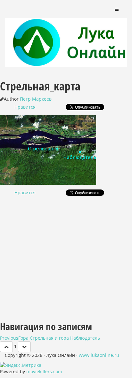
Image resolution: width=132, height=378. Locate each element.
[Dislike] (24, 346)
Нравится (25, 107)
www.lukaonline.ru (99, 355)
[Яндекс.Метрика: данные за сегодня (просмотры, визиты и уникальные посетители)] (20, 365)
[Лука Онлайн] (66, 33)
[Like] (6, 346)
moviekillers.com (44, 371)
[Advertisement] (66, 256)
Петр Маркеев (36, 99)
